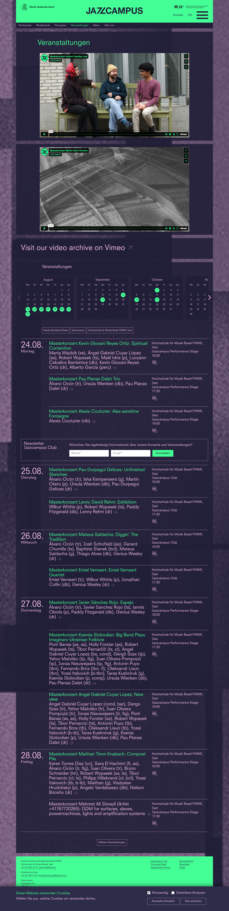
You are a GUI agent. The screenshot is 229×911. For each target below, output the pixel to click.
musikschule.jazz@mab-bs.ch (53, 876)
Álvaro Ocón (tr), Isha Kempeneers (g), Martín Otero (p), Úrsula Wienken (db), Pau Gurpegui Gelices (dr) (94, 484)
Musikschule (43, 25)
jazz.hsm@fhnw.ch (47, 868)
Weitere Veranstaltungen (112, 842)
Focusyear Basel (158, 864)
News (96, 25)
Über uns (109, 25)
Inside (182, 868)
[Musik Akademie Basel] (52, 7)
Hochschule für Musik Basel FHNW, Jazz (110, 330)
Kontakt (178, 15)
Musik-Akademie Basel (55, 330)
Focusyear (60, 25)
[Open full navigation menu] (202, 15)
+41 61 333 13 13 (29, 868)
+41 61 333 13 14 (29, 876)
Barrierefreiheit (186, 861)
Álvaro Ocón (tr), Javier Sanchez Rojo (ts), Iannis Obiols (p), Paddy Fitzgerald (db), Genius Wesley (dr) (97, 612)
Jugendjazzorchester (160, 868)
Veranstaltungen (79, 25)
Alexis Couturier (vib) (70, 421)
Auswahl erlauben (163, 901)
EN (190, 15)
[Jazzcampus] (114, 11)
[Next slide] (209, 298)
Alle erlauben (193, 901)
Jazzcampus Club (159, 861)
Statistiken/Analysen (190, 893)
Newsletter (184, 864)
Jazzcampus (78, 330)
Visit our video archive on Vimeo (74, 248)
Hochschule (25, 25)
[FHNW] (177, 7)
